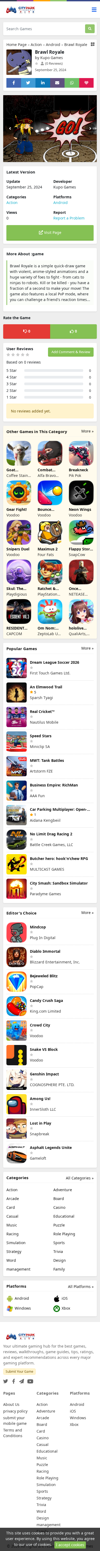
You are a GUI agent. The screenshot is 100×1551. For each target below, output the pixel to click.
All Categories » (80, 1177)
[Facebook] (12, 1379)
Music (11, 1225)
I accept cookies (70, 1544)
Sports (59, 1242)
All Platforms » (81, 1286)
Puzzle (59, 1225)
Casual (12, 1216)
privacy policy (15, 1411)
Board (58, 1198)
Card (10, 1207)
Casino (59, 1207)
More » (87, 431)
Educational (63, 1216)
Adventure (62, 1189)
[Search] (90, 28)
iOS (64, 1298)
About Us (11, 1404)
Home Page (16, 44)
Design (59, 1260)
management (18, 1269)
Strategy (13, 1251)
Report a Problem (69, 218)
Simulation (16, 1242)
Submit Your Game (19, 1371)
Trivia (58, 1251)
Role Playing (64, 1233)
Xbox (65, 1308)
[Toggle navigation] (94, 10)
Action (36, 44)
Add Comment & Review (70, 351)
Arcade (12, 1198)
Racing (12, 1233)
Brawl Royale (75, 44)
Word (11, 1260)
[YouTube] (29, 1379)
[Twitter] (5, 1379)
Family (59, 1269)
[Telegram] (20, 1379)
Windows (22, 1308)
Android (53, 44)
